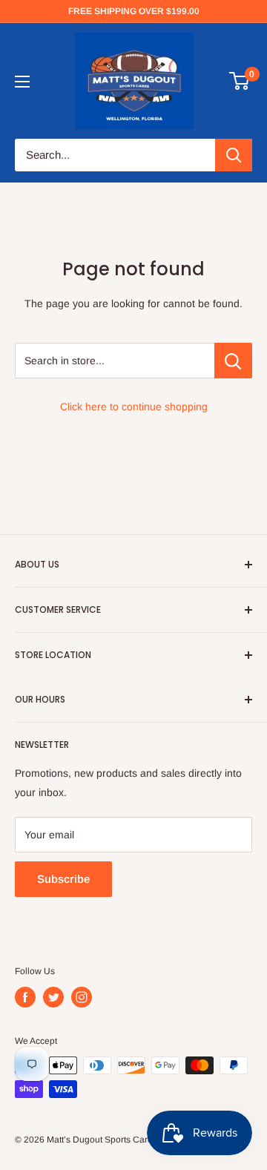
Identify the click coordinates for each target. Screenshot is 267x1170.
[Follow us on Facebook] (25, 997)
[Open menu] (22, 82)
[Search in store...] (233, 360)
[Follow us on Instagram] (81, 997)
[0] (240, 81)
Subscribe (63, 878)
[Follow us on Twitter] (53, 997)
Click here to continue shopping (134, 407)
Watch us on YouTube (66, 80)
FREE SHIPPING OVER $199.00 (134, 11)
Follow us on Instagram (70, 99)
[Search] (233, 155)
